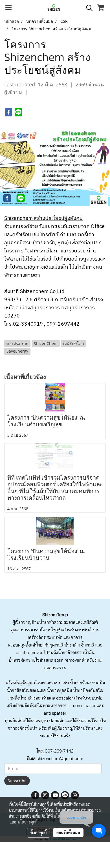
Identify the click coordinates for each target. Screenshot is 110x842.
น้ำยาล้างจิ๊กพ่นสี (79, 645)
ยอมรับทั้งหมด (68, 832)
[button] (87, 8)
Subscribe (17, 780)
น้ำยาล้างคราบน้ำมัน (76, 652)
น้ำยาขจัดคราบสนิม (87, 682)
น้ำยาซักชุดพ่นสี (49, 645)
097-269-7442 (59, 751)
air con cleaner (81, 705)
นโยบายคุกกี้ (28, 821)
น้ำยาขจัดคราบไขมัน (26, 660)
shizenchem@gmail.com (60, 758)
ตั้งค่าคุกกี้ (38, 832)
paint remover (29, 652)
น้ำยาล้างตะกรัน (33, 698)
